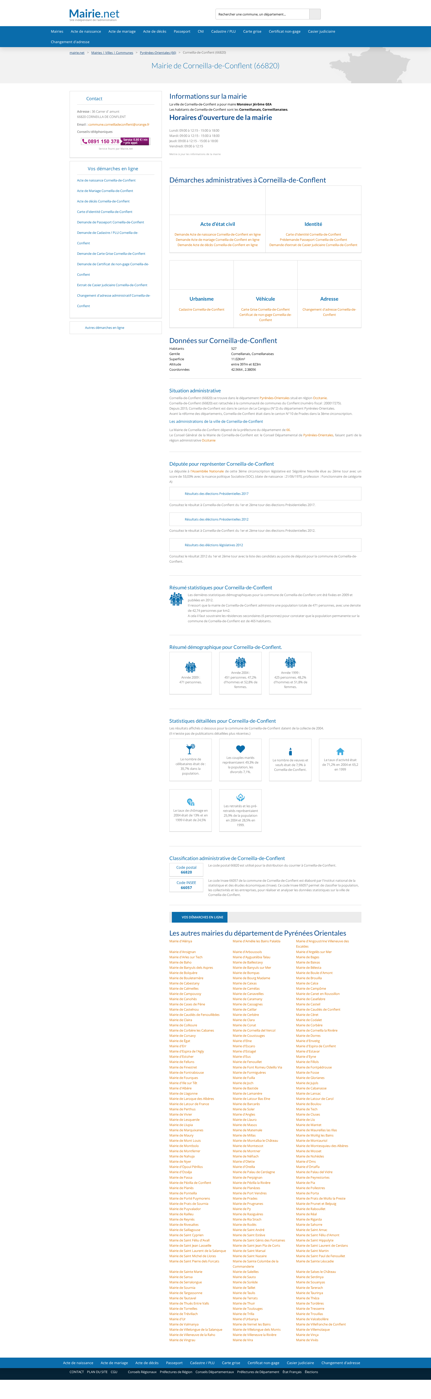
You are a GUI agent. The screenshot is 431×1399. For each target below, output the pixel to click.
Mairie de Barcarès (246, 1104)
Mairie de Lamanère (247, 1093)
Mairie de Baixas (308, 962)
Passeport (182, 31)
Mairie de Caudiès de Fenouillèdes (194, 1014)
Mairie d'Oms (306, 1161)
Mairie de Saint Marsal (249, 1250)
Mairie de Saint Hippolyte (314, 1240)
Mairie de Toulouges (248, 1308)
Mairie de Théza (307, 1298)
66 (288, 430)
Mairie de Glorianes (310, 1077)
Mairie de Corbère (309, 1025)
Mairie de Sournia (182, 1287)
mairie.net (77, 52)
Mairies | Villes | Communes (112, 52)
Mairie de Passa (180, 1177)
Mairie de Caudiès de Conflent (318, 1009)
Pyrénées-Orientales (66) (158, 52)
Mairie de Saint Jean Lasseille (190, 1245)
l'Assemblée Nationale (207, 471)
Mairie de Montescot (248, 1145)
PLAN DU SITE (97, 1372)
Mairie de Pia (305, 1182)
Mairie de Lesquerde (184, 1119)
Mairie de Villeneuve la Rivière (254, 1334)
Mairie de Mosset (309, 1151)
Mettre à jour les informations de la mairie (195, 154)
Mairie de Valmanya (184, 1324)
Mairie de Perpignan (247, 1177)
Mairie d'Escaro (244, 1046)
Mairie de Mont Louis (185, 1140)
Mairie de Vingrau (182, 1340)
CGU (114, 1372)
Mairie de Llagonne (183, 1093)
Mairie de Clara (244, 1020)
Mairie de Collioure (183, 1025)
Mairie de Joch (243, 1083)
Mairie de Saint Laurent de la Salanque (197, 1250)
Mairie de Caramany (247, 999)
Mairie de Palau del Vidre (314, 1172)
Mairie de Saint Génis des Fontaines (259, 1240)
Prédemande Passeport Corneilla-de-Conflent (313, 239)
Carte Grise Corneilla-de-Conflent (265, 309)
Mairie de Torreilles (183, 1308)
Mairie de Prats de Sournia (188, 1203)
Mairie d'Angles (244, 1114)
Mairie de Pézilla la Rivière (251, 1182)
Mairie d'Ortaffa (308, 1166)
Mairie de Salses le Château (316, 1271)
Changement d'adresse (70, 41)
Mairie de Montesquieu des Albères (322, 1145)
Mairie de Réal (306, 1214)
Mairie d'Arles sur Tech (186, 957)
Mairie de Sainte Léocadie (315, 1261)
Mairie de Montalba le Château (255, 1140)
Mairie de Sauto (244, 1277)
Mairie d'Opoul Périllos (186, 1166)
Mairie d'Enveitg (308, 1041)
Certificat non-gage (285, 31)
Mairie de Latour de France (189, 1104)
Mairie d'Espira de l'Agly (186, 1051)
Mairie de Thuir (244, 1303)
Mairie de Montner (246, 1151)
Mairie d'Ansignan (182, 952)
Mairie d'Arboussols (247, 952)
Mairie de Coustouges (249, 1035)
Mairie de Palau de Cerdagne (254, 1172)
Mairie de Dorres (308, 1035)
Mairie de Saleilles (246, 1271)
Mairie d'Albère (180, 1088)
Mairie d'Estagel (244, 1051)
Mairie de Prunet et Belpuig (316, 1203)
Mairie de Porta (307, 1193)
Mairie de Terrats (245, 1298)
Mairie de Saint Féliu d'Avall (189, 1240)
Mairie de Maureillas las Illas (316, 1130)
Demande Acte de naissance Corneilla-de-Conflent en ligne (218, 234)
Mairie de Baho (180, 962)
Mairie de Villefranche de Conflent (321, 1324)
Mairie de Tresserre (310, 1308)
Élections (311, 1372)
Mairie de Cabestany (184, 983)
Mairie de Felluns (181, 1061)
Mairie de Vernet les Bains (252, 1324)
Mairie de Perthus (182, 1109)
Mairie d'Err (177, 1046)
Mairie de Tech (307, 1109)
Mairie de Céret (307, 1014)
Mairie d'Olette (244, 1161)
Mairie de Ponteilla (183, 1193)
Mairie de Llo (305, 1119)
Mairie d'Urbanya (245, 1319)
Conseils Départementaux (215, 1372)
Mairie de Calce (307, 983)
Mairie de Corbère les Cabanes (191, 1030)
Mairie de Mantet (309, 1125)
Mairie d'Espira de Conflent (316, 1046)
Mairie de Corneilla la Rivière (316, 1030)
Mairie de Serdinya (309, 1277)
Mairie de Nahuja (182, 1156)
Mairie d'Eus (242, 1056)
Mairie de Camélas (246, 988)
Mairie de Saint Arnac (311, 1229)
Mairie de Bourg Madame (251, 978)
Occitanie (320, 398)
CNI (201, 31)
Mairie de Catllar (245, 1009)
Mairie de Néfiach (246, 1156)
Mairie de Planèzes (246, 1188)
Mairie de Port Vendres (250, 1193)
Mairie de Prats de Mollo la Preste (320, 1198)
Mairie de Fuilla (244, 1077)
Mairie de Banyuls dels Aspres (191, 967)
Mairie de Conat (244, 1025)
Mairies (57, 31)
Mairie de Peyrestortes (312, 1177)
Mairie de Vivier (180, 1114)
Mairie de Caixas (245, 983)
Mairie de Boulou (308, 1104)
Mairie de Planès (181, 1188)
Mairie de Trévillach (183, 1314)
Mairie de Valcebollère (312, 1319)
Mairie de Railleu (181, 1214)
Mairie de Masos (245, 1125)
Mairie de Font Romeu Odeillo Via (257, 1067)
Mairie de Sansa (181, 1277)
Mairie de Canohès (183, 999)
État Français (292, 1372)
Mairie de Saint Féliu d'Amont (317, 1235)
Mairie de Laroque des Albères (191, 1098)
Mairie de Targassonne (185, 1293)
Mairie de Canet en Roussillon (318, 993)
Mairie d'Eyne (306, 1056)
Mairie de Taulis (244, 1293)
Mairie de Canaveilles (248, 993)
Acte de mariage (122, 31)
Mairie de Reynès (182, 1219)
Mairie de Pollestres (310, 1188)
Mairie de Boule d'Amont (314, 972)
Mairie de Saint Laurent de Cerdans (322, 1245)
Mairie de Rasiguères (248, 1214)
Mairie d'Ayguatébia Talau (251, 957)
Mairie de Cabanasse (311, 1088)
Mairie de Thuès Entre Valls (189, 1303)
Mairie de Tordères (310, 1303)
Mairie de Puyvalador (185, 1209)
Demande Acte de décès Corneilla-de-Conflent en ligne (218, 245)
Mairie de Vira (243, 1340)
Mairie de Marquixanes (186, 1130)
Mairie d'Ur (177, 1319)
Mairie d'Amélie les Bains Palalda (256, 941)
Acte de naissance (86, 31)
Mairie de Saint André (248, 1229)
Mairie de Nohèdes (310, 1156)
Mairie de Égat (179, 1041)
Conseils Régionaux (142, 1372)
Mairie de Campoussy (185, 993)
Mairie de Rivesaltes (184, 1224)
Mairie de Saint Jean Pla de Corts (256, 1245)
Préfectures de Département (258, 1372)
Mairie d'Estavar (308, 1051)
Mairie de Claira (180, 1020)
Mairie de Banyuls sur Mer (252, 967)
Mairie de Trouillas (309, 1314)
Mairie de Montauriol (311, 1140)
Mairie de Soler (244, 1109)
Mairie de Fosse (307, 1072)
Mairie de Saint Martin (312, 1250)
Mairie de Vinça (307, 1334)
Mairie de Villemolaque (313, 1329)
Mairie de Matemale (247, 1130)
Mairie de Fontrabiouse (186, 1072)
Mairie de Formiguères (249, 1072)
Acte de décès (154, 31)
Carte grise (252, 31)
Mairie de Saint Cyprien (186, 1235)
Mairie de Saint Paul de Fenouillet (320, 1256)
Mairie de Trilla (243, 1314)
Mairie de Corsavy (182, 1035)
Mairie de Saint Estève (249, 1235)
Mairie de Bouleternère (186, 978)
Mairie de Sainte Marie (185, 1271)
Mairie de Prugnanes (248, 1203)
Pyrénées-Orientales (275, 398)
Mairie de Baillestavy (248, 962)
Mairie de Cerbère (246, 1014)
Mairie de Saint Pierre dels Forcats (194, 1261)
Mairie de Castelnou (184, 1009)
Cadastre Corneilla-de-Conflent (201, 309)
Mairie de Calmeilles (184, 988)
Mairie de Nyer (180, 1161)
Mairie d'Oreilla (244, 1166)
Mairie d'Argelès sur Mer (314, 952)
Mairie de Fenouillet (247, 1061)
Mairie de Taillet (244, 1287)
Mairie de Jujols (307, 1083)
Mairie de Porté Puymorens (189, 1198)
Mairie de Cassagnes (248, 1004)
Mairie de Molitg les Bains (314, 1135)
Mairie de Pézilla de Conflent (190, 1182)
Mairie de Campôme (311, 988)
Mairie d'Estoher (181, 1056)
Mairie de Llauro (245, 1119)
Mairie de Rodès (244, 1224)
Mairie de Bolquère (183, 972)
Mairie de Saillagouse (184, 1229)
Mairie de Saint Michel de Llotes (192, 1256)
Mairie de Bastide (245, 1088)
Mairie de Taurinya (309, 1293)
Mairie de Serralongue (185, 1282)
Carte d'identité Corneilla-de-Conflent (313, 234)
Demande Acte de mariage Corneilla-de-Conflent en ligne (217, 239)
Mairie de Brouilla (309, 978)
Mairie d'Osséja (180, 1172)
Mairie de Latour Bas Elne (251, 1098)
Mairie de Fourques (183, 1077)
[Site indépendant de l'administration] (143, 13)
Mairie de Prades (245, 1198)
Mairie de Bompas (246, 972)
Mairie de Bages (307, 957)
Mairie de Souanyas (310, 1282)
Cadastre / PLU (223, 31)
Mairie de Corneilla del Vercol (254, 1030)
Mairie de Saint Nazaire (250, 1256)
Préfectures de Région (176, 1372)
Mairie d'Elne (242, 1041)
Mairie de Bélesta (308, 967)
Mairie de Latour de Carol (314, 1098)
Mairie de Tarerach (309, 1287)
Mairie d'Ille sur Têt (183, 1083)
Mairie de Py (242, 1209)
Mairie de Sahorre (309, 1224)
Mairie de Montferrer (184, 1151)
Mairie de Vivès (307, 1340)
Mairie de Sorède (245, 1282)
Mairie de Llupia (181, 1125)
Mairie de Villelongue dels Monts (257, 1329)
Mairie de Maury (181, 1135)
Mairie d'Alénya (180, 941)
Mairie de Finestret (183, 1067)
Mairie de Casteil (308, 1004)
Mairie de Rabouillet (310, 1209)
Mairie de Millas (244, 1135)
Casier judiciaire (321, 31)
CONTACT (77, 1372)
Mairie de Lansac (308, 1093)
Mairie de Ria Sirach (247, 1219)
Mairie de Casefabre (310, 999)
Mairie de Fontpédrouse (314, 1067)
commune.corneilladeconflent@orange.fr (118, 124)
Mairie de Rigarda (309, 1219)
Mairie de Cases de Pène (187, 1004)
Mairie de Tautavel (182, 1298)
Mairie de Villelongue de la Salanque (195, 1329)
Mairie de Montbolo (184, 1145)
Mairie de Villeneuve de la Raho (192, 1334)
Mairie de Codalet (309, 1020)
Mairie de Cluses (308, 1114)
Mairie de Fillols (307, 1061)
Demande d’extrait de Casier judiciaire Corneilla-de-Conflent (313, 245)
